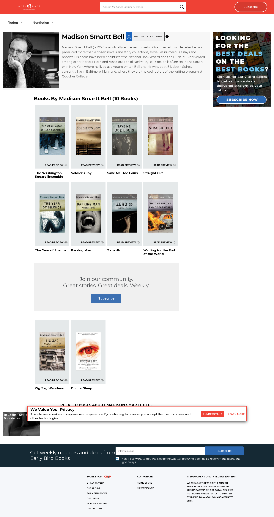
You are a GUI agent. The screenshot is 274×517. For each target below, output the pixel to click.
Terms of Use (144, 483)
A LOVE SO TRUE (95, 483)
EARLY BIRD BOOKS (97, 493)
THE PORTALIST (95, 508)
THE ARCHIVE (93, 488)
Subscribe (251, 7)
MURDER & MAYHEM (97, 503)
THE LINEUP (93, 498)
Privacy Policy (145, 488)
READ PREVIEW (54, 165)
